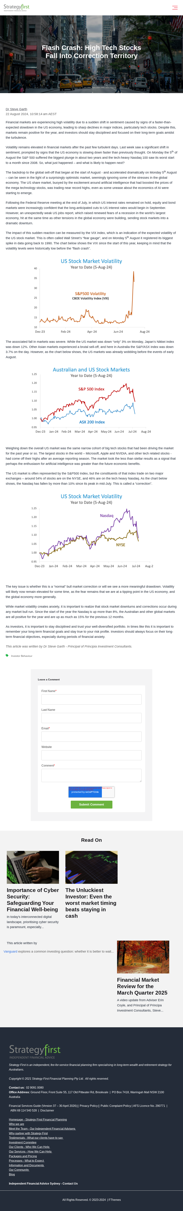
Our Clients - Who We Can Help (29, 1146)
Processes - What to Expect (26, 1160)
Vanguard (10, 951)
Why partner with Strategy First (28, 1133)
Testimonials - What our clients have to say (36, 1137)
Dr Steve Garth (16, 109)
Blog (12, 1174)
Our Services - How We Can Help (30, 1151)
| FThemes (114, 1199)
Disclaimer (47, 1110)
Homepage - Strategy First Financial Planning (38, 1119)
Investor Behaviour (21, 655)
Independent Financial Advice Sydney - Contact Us (43, 1183)
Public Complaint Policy (116, 1105)
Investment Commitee (22, 1142)
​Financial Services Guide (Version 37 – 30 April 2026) (43, 1105)
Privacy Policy (89, 1105)
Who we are (16, 1124)
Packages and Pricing (23, 1156)
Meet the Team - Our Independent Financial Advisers (42, 1128)
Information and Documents (26, 1165)
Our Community (19, 1169)
